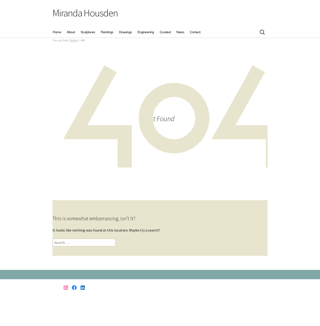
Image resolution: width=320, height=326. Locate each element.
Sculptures (88, 32)
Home (57, 32)
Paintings (107, 32)
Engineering (146, 32)
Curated (165, 32)
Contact (195, 32)
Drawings (125, 32)
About (71, 32)
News (180, 32)
